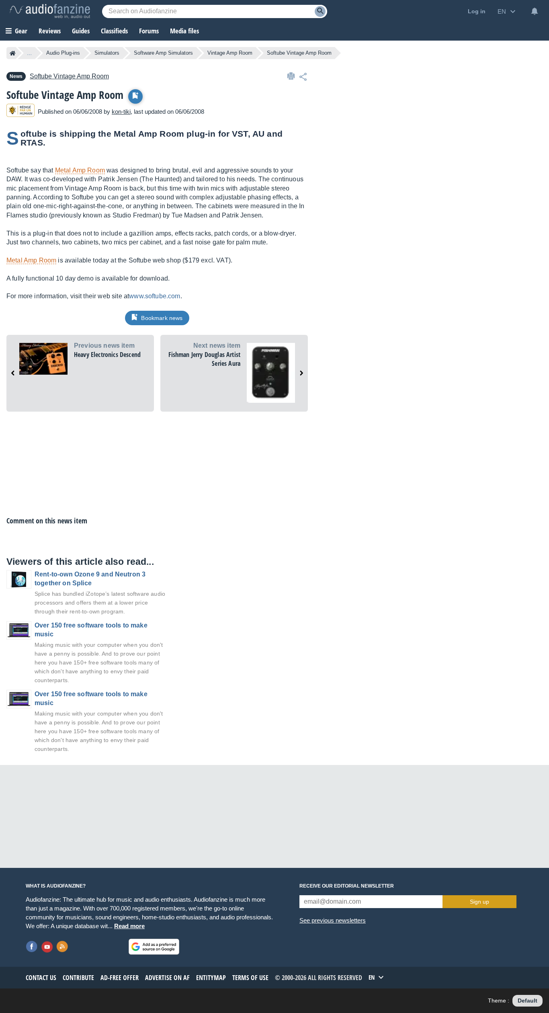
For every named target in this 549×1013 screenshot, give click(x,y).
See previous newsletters (332, 920)
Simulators (106, 53)
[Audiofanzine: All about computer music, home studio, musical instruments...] (50, 11)
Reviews (50, 30)
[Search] (320, 11)
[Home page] (13, 53)
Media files (184, 30)
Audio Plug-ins (63, 53)
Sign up (479, 901)
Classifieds (114, 30)
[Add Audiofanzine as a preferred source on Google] (154, 947)
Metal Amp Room (80, 170)
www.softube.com (154, 296)
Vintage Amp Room (229, 53)
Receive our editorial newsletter (346, 886)
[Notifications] (534, 11)
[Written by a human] (20, 111)
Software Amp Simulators (163, 53)
